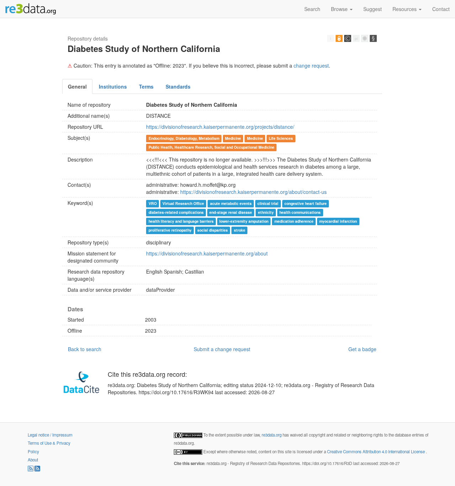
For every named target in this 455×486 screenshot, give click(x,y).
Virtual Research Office (183, 203)
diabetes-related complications (176, 212)
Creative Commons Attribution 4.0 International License (376, 451)
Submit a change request (222, 349)
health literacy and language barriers (181, 221)
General (77, 86)
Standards (178, 86)
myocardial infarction (338, 221)
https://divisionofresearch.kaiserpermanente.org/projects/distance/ (220, 126)
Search (312, 8)
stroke (239, 230)
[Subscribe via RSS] (31, 469)
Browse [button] (340, 8)
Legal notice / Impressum (50, 435)
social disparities (212, 230)
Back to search (84, 349)
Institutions (113, 86)
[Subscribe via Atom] (37, 469)
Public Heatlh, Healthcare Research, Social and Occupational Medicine (211, 147)
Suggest (372, 8)
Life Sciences (281, 138)
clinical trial (267, 203)
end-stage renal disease (230, 212)
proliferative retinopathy (170, 230)
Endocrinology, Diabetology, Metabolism (184, 138)
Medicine (233, 138)
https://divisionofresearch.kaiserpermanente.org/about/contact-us (253, 191)
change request (311, 65)
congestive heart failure (305, 203)
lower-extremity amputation (243, 221)
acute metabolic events (231, 203)
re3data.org (272, 435)
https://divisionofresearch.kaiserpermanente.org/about (207, 253)
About (33, 460)
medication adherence (294, 221)
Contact (441, 8)
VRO (153, 203)
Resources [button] (405, 8)
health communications (300, 212)
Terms (146, 86)
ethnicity (266, 212)
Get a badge (362, 349)
